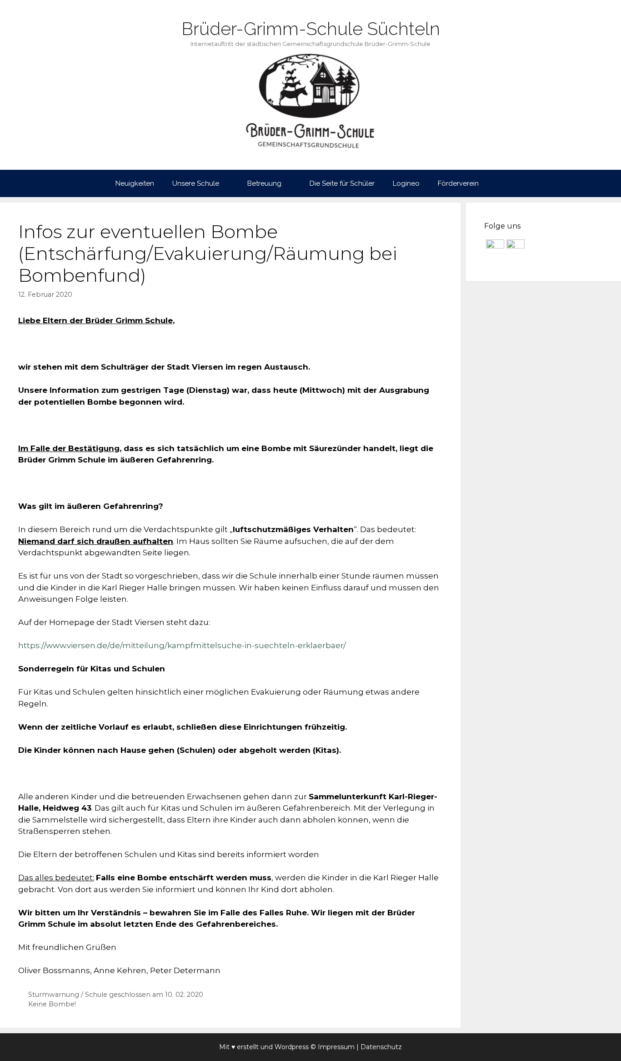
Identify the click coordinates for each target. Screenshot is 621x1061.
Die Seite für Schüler (342, 183)
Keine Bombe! (52, 1004)
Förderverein (458, 183)
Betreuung (264, 183)
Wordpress (292, 1047)
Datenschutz (381, 1047)
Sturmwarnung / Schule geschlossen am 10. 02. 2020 (115, 994)
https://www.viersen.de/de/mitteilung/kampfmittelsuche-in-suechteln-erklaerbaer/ (182, 645)
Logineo (406, 183)
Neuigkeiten (134, 183)
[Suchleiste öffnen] (501, 183)
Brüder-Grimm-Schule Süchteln (310, 28)
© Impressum (332, 1047)
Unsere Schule (195, 183)
